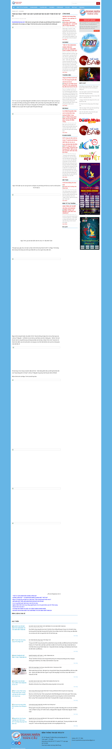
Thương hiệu (43, 7)
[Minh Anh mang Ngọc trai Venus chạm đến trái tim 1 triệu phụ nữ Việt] (19, 671)
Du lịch (67, 7)
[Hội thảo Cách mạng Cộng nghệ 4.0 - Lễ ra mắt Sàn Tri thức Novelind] (69, 23)
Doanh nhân (33, 7)
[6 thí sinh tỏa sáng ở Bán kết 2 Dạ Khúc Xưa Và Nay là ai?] (19, 706)
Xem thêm (64, 39)
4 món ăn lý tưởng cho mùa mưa (69, 183)
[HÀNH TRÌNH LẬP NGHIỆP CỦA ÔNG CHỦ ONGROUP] (69, 211)
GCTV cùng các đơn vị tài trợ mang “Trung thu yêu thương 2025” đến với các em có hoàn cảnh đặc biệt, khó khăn (69, 141)
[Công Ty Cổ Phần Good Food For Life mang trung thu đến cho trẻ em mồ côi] (69, 85)
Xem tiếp (76, 635)
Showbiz (51, 7)
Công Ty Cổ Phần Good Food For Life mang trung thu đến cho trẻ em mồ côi (69, 79)
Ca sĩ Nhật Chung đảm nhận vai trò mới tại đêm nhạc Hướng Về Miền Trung (69, 113)
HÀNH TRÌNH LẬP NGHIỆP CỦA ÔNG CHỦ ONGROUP (69, 207)
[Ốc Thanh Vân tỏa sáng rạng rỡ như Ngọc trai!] (19, 640)
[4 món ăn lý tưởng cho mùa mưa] (69, 187)
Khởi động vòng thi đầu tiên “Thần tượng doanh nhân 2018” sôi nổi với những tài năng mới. (88, 88)
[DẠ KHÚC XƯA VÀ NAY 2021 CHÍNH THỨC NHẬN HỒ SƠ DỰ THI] (19, 682)
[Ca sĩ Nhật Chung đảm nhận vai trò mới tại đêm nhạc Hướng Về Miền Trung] (69, 119)
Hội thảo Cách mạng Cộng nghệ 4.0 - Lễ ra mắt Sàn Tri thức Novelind (69, 18)
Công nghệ (60, 7)
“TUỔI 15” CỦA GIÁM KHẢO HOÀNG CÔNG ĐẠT (69, 46)
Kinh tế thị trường (22, 7)
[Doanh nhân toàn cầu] (17, 2)
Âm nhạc (81, 7)
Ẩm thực (74, 7)
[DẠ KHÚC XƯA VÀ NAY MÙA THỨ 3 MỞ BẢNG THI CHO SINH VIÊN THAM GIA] (19, 627)
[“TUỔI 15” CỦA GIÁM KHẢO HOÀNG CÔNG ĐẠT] (69, 49)
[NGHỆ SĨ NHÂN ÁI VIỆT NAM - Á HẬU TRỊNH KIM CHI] (19, 656)
